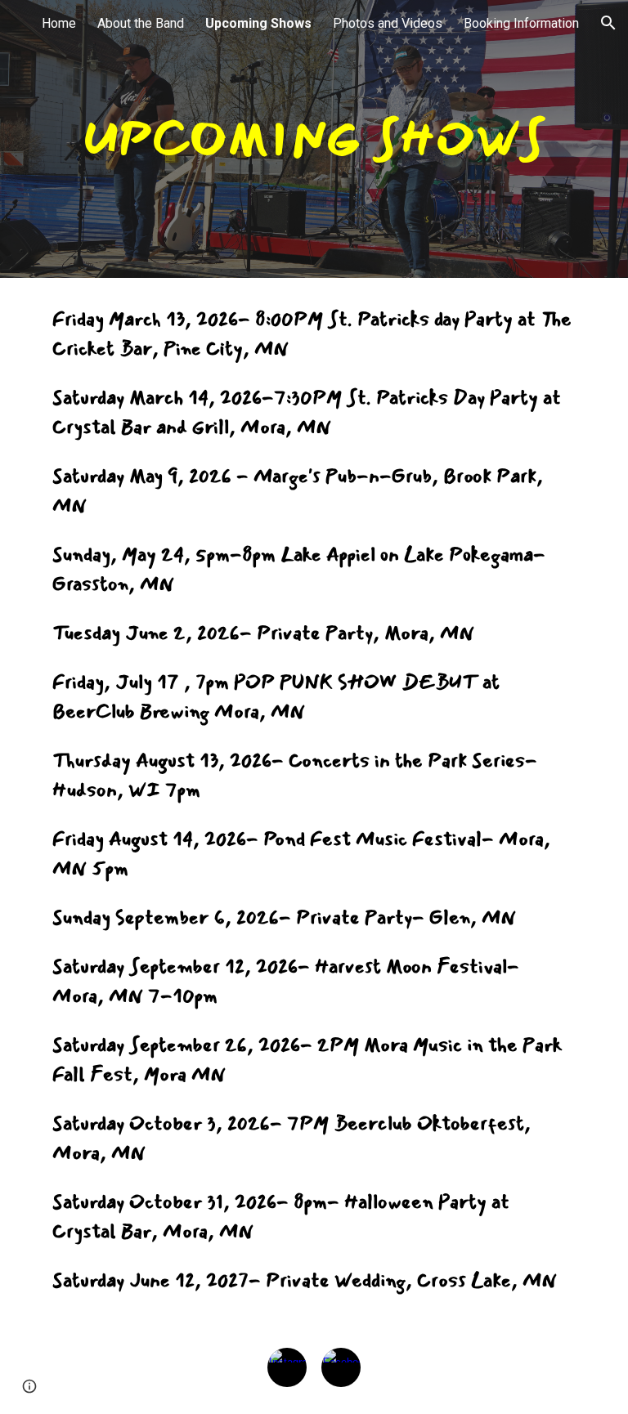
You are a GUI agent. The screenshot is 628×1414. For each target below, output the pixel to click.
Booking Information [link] (521, 23)
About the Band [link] (140, 23)
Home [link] (59, 23)
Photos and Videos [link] (387, 23)
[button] (608, 23)
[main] (313, 139)
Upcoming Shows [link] (258, 23)
